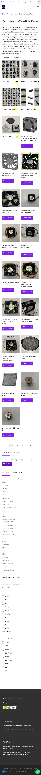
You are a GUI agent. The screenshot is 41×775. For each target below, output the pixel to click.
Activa (4, 516)
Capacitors (5, 498)
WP (12, 771)
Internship (7, 587)
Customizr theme (32, 771)
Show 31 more (6, 631)
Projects (6, 590)
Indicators (5, 544)
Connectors (5, 504)
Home (3, 14)
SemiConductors (7, 563)
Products (10, 14)
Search (6, 464)
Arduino (4, 482)
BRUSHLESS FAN (7, 528)
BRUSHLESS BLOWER (9, 525)
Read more (27, 146)
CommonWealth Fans (8, 519)
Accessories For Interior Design (12, 479)
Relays (4, 554)
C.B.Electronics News (11, 584)
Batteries (5, 488)
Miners (4, 547)
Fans (16, 14)
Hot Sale (4, 541)
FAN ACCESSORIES (8, 535)
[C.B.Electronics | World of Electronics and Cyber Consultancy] (3, 6)
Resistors (5, 557)
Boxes (4, 492)
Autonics (5, 485)
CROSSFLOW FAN (7, 531)
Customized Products (9, 508)
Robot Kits (5, 560)
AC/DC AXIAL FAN (7, 522)
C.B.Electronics (15, 768)
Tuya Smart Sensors (8, 570)
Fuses (3, 538)
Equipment (5, 511)
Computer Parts (7, 501)
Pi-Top (4, 551)
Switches (5, 567)
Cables (4, 495)
